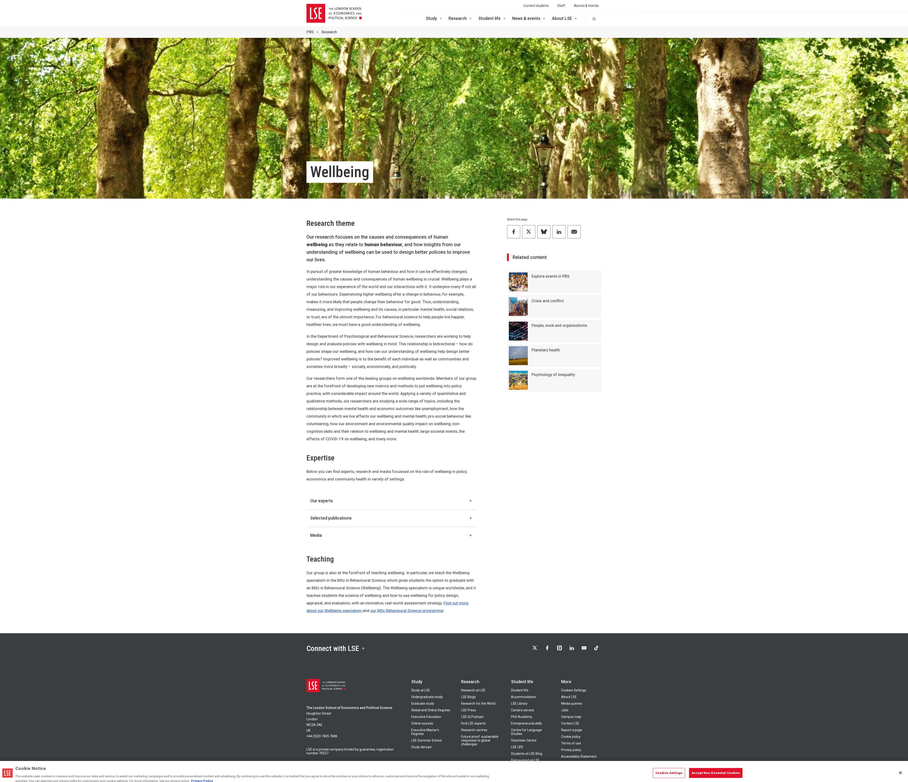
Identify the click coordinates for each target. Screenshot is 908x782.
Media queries (571, 703)
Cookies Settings (573, 690)
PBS (310, 32)
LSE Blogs (468, 697)
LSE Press (468, 710)
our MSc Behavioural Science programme (406, 610)
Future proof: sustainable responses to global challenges (479, 740)
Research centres (474, 730)
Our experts (321, 500)
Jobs (564, 710)
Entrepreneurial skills (526, 723)
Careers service (522, 710)
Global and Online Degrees (430, 710)
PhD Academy (521, 717)
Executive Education (426, 717)
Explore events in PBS (550, 276)
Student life (489, 18)
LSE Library (519, 703)
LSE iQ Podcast (472, 717)
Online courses (422, 723)
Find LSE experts (473, 723)
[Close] (900, 769)
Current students (536, 6)
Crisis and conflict (548, 300)
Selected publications (331, 518)
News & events (526, 18)
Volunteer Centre (524, 740)
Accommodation (523, 697)
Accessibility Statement (579, 756)
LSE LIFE (517, 747)
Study (431, 18)
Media (316, 535)
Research (458, 18)
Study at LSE (420, 690)
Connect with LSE (332, 648)
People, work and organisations (559, 325)
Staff (561, 6)
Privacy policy (571, 750)
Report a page (571, 730)
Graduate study (422, 703)
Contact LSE (570, 723)
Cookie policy (571, 736)
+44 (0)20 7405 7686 (321, 736)
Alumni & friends (586, 6)
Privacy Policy (202, 777)
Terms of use (571, 743)
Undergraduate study (427, 697)
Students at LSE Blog (526, 754)
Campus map (571, 717)
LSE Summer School (426, 740)
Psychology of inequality (553, 374)
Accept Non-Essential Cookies (716, 769)
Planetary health (546, 350)
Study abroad (421, 747)
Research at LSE (473, 690)
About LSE (562, 18)
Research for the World (478, 703)
